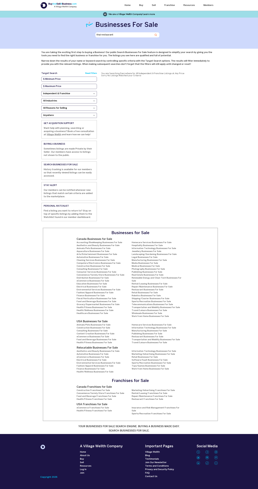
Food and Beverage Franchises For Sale (96, 396)
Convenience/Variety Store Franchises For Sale (100, 393)
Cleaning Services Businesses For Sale (96, 260)
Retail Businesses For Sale (145, 293)
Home (128, 5)
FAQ (147, 473)
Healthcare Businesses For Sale (92, 313)
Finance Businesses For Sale (91, 296)
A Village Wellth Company (65, 7)
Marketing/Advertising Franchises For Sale (153, 390)
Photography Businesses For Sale (148, 269)
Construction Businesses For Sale (93, 266)
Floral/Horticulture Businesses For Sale (96, 299)
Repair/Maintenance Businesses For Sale (152, 287)
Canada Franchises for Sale (94, 387)
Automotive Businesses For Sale (92, 257)
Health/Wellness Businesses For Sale (95, 310)
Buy (141, 5)
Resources (189, 5)
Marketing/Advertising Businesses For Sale (153, 354)
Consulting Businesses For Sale (92, 269)
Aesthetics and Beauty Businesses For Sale (98, 245)
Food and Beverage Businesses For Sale (96, 302)
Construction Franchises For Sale (93, 390)
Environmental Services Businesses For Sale (98, 290)
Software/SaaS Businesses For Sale (150, 360)
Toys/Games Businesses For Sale (148, 366)
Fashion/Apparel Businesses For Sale (95, 293)
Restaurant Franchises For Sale (147, 399)
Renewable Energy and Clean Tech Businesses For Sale (156, 279)
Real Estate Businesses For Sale (147, 275)
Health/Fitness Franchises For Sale (94, 399)
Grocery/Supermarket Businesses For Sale (98, 304)
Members (208, 5)
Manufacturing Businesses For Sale (149, 260)
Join (82, 473)
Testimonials (152, 459)
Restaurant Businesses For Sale (147, 290)
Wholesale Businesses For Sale (147, 313)
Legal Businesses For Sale (144, 257)
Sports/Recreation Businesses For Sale (151, 302)
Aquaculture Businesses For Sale (93, 251)
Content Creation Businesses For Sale (95, 334)
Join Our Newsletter (156, 462)
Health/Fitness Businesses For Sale (94, 307)
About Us (85, 456)
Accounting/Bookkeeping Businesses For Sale (99, 242)
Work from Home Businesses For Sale (150, 316)
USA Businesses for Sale (92, 321)
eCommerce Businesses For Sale (93, 281)
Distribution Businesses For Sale (93, 278)
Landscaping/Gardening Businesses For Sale (154, 254)
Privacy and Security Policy (159, 469)
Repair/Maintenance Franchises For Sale (152, 396)
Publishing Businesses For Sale (147, 272)
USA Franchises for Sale (92, 404)
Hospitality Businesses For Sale (147, 245)
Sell (154, 5)
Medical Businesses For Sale (146, 266)
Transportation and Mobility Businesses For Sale (156, 307)
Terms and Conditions (157, 466)
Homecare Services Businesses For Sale (151, 242)
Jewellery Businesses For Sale (146, 251)
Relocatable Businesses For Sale (97, 348)
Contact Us (151, 476)
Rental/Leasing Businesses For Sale (149, 284)
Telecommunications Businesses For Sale (152, 304)
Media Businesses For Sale (145, 263)
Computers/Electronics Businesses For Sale (99, 263)
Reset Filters (91, 73)
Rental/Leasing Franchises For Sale (149, 393)
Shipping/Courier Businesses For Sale (150, 299)
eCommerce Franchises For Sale (93, 408)
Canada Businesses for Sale (94, 239)
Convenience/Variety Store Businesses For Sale (100, 275)
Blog (147, 456)
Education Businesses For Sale (92, 284)
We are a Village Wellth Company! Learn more (131, 14)
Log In (83, 469)
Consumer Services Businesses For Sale (96, 272)
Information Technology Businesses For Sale (154, 248)
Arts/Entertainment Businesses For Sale (97, 254)
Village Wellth (54, 135)
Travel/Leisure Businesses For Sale (149, 310)
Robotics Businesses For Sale (146, 296)
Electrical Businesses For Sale (91, 287)
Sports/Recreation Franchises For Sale (151, 414)
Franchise (169, 5)
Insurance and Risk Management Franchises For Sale (155, 409)
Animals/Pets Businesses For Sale (93, 248)
